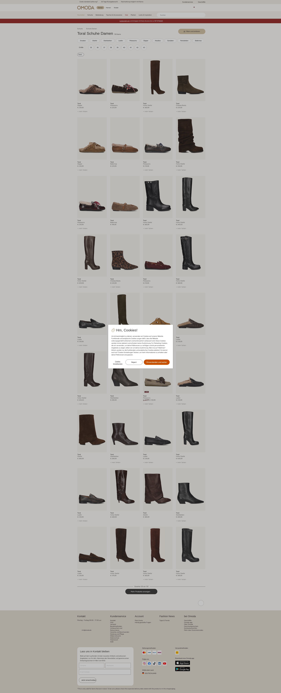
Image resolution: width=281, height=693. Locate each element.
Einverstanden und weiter (157, 362)
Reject (134, 362)
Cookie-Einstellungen (117, 363)
